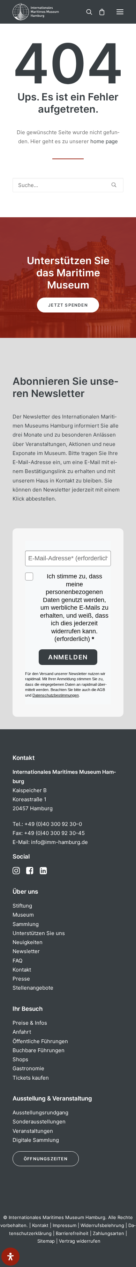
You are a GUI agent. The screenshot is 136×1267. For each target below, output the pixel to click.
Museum (23, 914)
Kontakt (22, 969)
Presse (21, 978)
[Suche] (86, 12)
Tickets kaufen (31, 1077)
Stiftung (22, 905)
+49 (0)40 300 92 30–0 (53, 824)
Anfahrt (22, 1032)
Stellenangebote (33, 987)
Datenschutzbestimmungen (55, 695)
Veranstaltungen (33, 1131)
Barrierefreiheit (72, 1233)
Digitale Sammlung (36, 1140)
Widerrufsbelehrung (102, 1225)
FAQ (17, 960)
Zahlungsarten (108, 1233)
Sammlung (26, 924)
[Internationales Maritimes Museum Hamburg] (47, 12)
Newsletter (26, 951)
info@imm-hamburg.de (59, 842)
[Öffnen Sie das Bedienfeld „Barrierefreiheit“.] (10, 1257)
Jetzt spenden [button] (68, 305)
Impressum (64, 1225)
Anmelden (68, 657)
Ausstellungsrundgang (40, 1112)
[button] (120, 12)
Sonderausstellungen (39, 1121)
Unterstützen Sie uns (39, 933)
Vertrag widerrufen (79, 1241)
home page (104, 141)
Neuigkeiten (28, 942)
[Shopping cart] (98, 12)
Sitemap (46, 1241)
